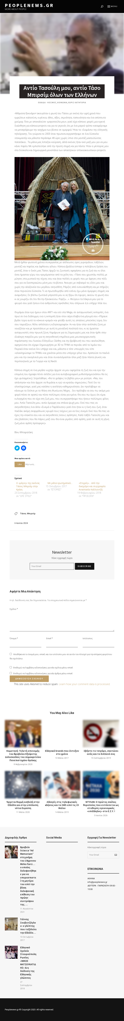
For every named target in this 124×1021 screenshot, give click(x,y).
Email (49, 638)
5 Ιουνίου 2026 (101, 815)
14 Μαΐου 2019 (62, 812)
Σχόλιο (14, 609)
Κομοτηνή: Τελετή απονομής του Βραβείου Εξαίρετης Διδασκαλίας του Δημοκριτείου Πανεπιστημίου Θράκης (23, 755)
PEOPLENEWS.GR (29, 5)
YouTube (56, 848)
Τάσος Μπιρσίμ (28, 513)
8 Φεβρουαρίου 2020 (23, 764)
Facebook (48, 848)
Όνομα (14, 638)
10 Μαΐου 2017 (62, 758)
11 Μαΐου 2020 (23, 812)
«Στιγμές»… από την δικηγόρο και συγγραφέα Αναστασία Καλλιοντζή (92, 486)
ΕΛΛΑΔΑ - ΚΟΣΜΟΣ (47, 102)
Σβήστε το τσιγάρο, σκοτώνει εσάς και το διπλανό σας (101, 752)
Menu (114, 6)
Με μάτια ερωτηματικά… (59, 483)
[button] (62, 208)
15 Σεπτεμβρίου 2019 (101, 758)
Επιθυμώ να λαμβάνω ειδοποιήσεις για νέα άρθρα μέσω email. (43, 673)
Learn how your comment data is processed (84, 684)
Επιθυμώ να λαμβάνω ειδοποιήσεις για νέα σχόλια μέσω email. (43, 667)
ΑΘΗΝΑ (91, 878)
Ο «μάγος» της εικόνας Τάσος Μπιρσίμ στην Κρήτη (28, 486)
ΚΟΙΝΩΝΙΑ (62, 102)
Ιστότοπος (88, 638)
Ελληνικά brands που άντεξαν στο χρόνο (62, 752)
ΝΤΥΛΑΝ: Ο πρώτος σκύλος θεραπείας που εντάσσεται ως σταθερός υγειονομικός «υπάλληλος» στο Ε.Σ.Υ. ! (101, 806)
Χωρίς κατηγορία (77, 102)
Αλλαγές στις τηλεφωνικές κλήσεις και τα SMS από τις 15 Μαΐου (62, 805)
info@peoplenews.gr (97, 882)
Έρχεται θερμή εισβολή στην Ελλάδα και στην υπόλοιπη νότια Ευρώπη (23, 805)
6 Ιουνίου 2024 (21, 523)
